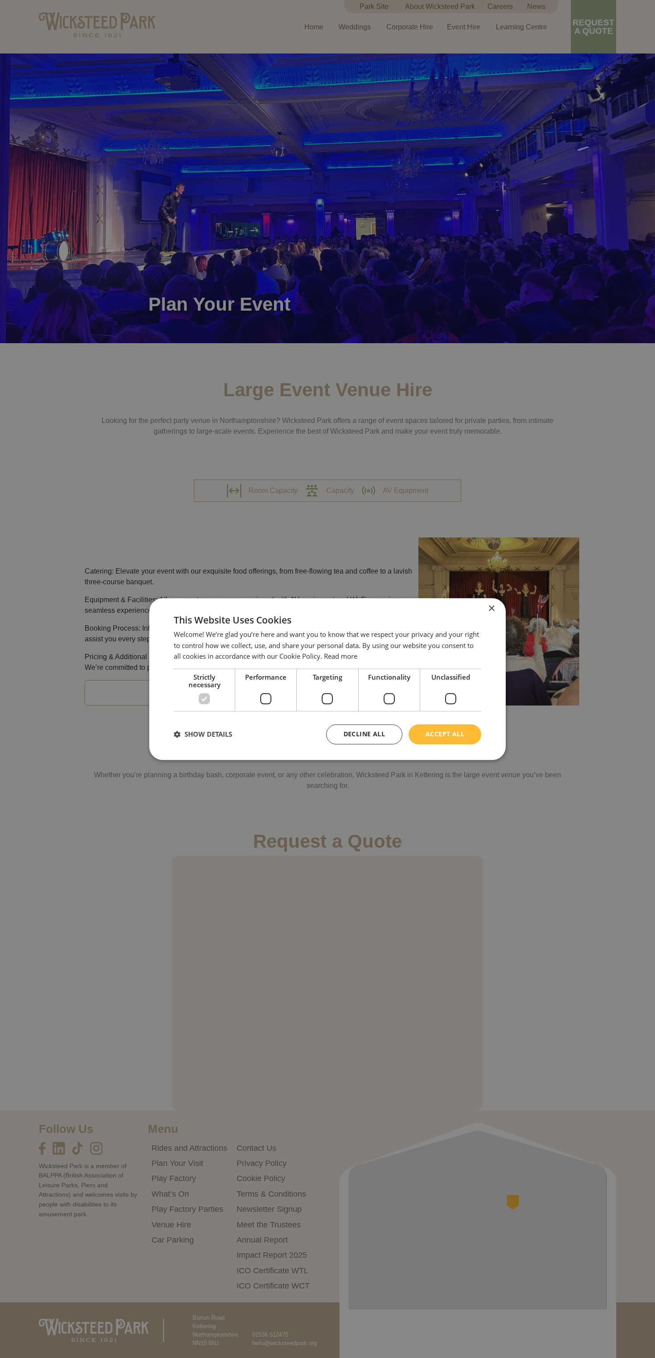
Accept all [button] (445, 734)
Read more (340, 656)
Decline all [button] (364, 734)
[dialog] (327, 679)
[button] (203, 734)
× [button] (491, 608)
